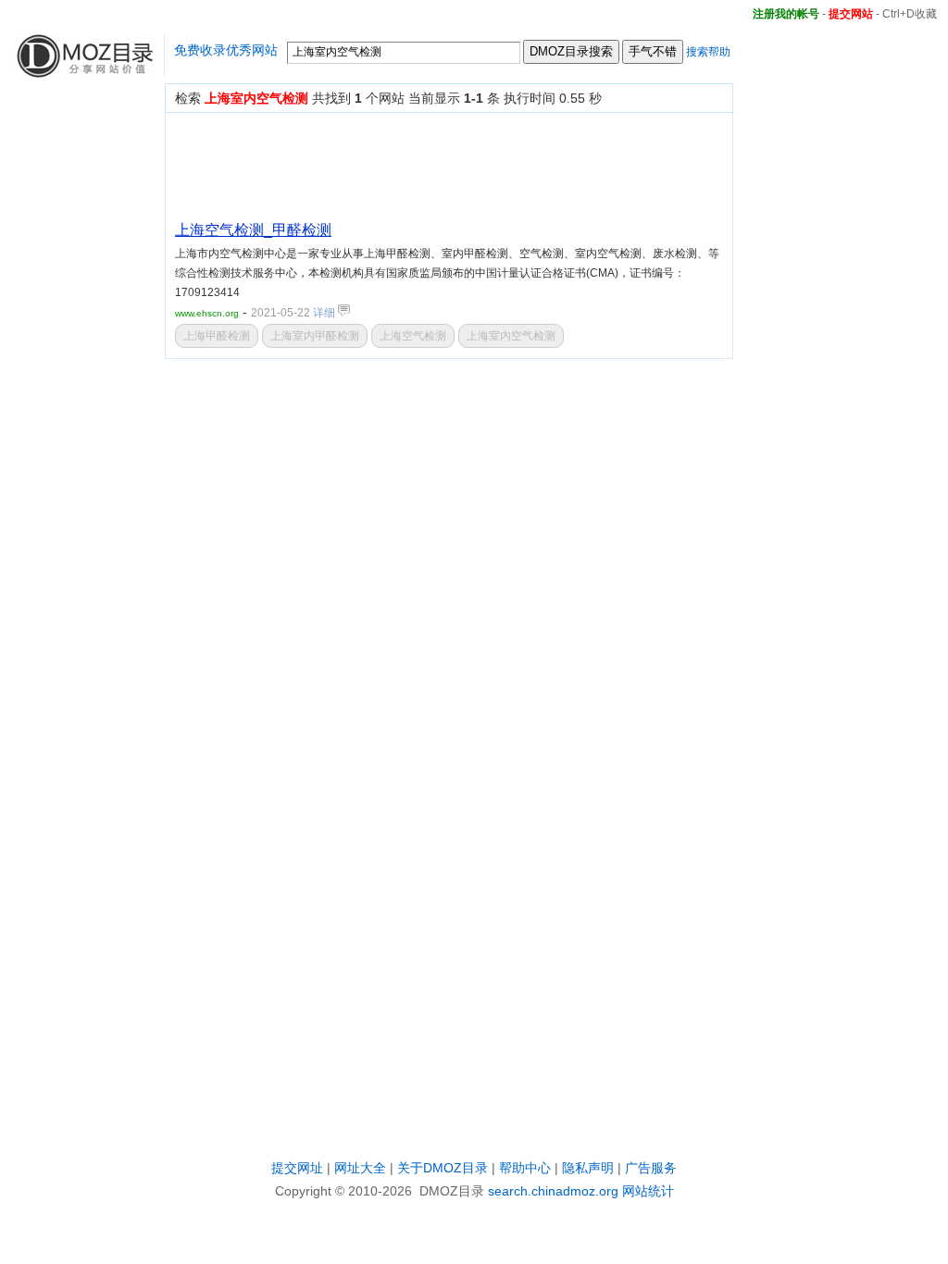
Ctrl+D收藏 (909, 13)
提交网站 (851, 13)
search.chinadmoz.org (553, 1190)
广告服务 (651, 1167)
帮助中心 (525, 1167)
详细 (325, 312)
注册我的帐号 (786, 13)
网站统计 (648, 1190)
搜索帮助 (708, 51)
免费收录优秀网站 (226, 50)
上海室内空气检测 (511, 335)
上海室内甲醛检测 (314, 335)
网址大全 (360, 1167)
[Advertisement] (512, 163)
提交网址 (297, 1167)
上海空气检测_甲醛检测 (253, 230)
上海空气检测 (413, 335)
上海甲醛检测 (216, 335)
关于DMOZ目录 (442, 1167)
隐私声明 (588, 1167)
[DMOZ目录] (83, 70)
